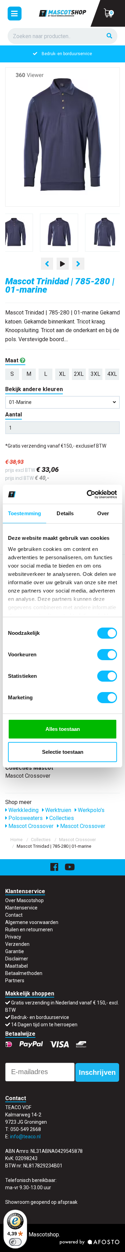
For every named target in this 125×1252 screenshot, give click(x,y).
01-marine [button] (20, 402)
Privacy (13, 937)
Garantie (14, 951)
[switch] (107, 654)
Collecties (61, 818)
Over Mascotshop (24, 900)
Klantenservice (21, 907)
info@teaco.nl (25, 1136)
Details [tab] (65, 513)
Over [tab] (103, 513)
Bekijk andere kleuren (34, 389)
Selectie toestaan (62, 752)
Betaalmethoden (23, 973)
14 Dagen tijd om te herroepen (44, 1024)
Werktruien (57, 810)
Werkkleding (23, 810)
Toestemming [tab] (24, 513)
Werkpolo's (90, 810)
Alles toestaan (62, 729)
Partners (14, 980)
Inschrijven (97, 1072)
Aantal (13, 414)
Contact (14, 915)
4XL (112, 374)
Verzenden (17, 944)
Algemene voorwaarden (31, 922)
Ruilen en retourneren (29, 929)
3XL (95, 374)
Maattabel (16, 966)
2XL (79, 374)
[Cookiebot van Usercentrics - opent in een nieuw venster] (88, 494)
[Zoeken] (109, 36)
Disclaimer (16, 958)
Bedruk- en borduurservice (67, 53)
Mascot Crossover (30, 826)
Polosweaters (25, 818)
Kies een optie (62, 1241)
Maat (12, 360)
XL (62, 374)
